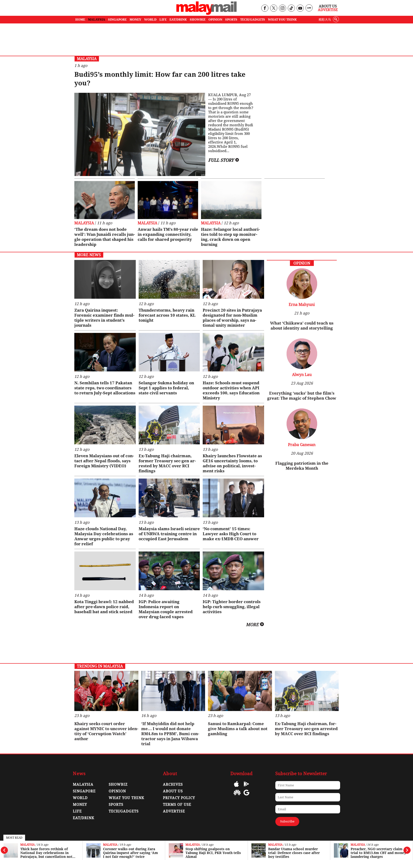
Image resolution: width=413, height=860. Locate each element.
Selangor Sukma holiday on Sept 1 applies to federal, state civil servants (166, 387)
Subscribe (287, 821)
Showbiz (118, 784)
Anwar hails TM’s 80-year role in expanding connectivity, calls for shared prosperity (168, 234)
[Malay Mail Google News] (246, 796)
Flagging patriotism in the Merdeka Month (301, 466)
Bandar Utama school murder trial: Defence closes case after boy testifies (294, 853)
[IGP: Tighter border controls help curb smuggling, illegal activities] (233, 570)
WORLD (150, 19)
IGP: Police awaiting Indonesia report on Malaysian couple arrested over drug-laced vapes (166, 609)
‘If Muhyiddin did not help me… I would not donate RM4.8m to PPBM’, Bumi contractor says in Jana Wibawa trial (170, 733)
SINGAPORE (117, 19)
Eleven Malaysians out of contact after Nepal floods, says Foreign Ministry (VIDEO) (104, 460)
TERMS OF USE (177, 804)
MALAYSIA (96, 19)
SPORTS (231, 19)
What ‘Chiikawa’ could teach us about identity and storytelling (301, 326)
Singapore (84, 791)
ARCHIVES (173, 784)
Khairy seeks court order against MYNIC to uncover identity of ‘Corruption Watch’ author (106, 731)
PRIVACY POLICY (179, 798)
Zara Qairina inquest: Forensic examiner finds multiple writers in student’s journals (104, 318)
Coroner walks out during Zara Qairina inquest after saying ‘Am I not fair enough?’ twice (130, 853)
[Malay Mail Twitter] (273, 8)
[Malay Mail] (206, 13)
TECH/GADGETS (252, 19)
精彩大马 (325, 19)
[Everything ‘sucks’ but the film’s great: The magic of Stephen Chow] (302, 367)
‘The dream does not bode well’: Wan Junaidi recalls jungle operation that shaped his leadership (104, 237)
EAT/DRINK (178, 19)
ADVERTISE (174, 811)
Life (77, 811)
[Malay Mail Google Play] (246, 787)
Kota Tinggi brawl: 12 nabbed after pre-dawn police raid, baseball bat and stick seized (104, 606)
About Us (328, 6)
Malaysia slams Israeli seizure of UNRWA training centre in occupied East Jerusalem (169, 533)
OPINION (215, 19)
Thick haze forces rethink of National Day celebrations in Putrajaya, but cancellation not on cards (46, 853)
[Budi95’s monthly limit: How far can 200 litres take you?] (139, 134)
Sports (116, 804)
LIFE (163, 19)
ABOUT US (173, 791)
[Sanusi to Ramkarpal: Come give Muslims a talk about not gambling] (240, 691)
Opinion (117, 791)
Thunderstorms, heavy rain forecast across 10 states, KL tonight (167, 315)
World (80, 798)
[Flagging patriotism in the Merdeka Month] (302, 438)
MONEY (135, 19)
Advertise (328, 10)
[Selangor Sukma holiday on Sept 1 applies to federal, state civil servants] (169, 352)
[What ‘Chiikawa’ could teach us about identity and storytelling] (302, 297)
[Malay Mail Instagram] (282, 8)
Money (80, 804)
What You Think (282, 19)
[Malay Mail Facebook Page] (265, 8)
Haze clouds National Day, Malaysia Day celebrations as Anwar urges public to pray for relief (103, 536)
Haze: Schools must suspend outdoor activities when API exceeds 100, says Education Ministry (231, 390)
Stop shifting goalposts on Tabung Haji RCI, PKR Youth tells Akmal (213, 853)
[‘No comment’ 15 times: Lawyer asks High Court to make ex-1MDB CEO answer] (233, 498)
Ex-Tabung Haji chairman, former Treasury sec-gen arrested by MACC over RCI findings (167, 463)
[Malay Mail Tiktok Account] (291, 8)
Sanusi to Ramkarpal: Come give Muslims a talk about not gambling (237, 728)
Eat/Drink (83, 818)
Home (80, 19)
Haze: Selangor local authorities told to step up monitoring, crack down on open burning (230, 237)
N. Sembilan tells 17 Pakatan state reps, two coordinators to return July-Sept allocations (104, 387)
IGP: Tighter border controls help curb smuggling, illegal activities (232, 606)
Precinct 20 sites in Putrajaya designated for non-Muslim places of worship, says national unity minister (232, 318)
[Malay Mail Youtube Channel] (300, 8)
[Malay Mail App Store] (236, 787)
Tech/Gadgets (124, 811)
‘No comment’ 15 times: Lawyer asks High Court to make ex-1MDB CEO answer (231, 533)
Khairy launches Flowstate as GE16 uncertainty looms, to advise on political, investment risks (232, 463)
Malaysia (27, 844)
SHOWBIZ (198, 19)
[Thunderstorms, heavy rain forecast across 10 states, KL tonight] (169, 279)
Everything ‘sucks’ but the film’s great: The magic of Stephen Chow (301, 396)
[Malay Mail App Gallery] (237, 796)
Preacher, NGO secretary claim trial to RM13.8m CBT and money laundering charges (378, 853)
